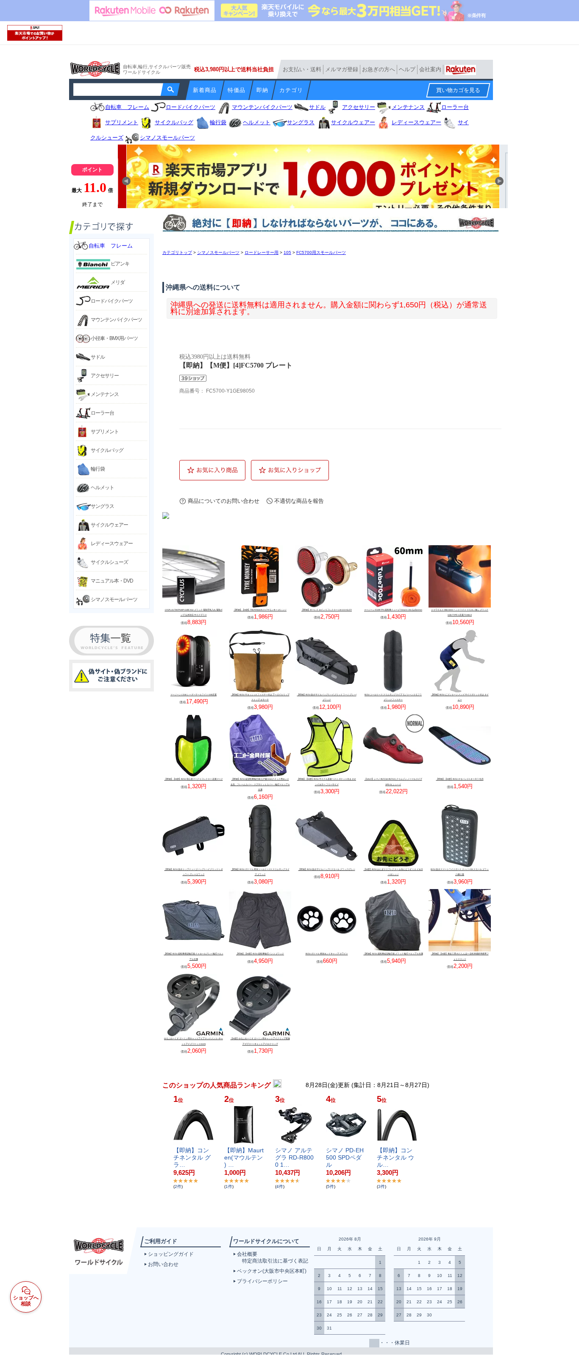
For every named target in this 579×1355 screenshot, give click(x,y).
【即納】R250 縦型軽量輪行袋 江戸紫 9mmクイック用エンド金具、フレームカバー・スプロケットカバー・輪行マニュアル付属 (260, 784)
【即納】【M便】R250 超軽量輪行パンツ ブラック (260, 954)
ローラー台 (102, 413)
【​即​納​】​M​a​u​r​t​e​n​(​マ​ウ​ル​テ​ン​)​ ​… (244, 1157)
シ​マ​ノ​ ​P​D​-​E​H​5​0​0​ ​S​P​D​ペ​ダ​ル (345, 1157)
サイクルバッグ (107, 450)
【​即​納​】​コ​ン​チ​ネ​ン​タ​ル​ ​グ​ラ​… (192, 1157)
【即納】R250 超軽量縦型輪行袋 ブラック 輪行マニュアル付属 (393, 954)
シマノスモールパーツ (114, 599)
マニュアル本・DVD (112, 581)
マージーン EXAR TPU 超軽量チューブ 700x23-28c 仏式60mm (393, 610)
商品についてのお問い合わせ (223, 501)
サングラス (102, 506)
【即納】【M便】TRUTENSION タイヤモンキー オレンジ (260, 610)
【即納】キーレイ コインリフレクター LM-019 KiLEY (326, 610)
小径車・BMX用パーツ (114, 338)
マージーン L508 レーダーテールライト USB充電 (193, 695)
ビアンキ (120, 264)
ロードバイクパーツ (112, 301)
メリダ (118, 282)
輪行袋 (98, 469)
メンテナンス (105, 394)
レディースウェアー (112, 543)
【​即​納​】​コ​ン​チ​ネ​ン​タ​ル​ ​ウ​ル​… (395, 1157)
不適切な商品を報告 (299, 501)
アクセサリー (105, 376)
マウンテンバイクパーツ (116, 320)
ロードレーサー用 (261, 252)
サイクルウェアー (109, 525)
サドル (98, 357)
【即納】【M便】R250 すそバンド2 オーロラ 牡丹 (460, 779)
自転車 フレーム (111, 246)
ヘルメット (102, 488)
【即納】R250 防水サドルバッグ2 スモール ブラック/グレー (326, 869)
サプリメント (105, 432)
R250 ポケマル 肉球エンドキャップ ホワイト (327, 954)
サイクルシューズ (109, 562)
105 (287, 252)
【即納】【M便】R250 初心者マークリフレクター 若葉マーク (193, 779)
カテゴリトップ (177, 252)
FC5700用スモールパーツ (321, 252)
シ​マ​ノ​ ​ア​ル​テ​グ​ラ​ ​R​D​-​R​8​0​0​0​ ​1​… (294, 1157)
